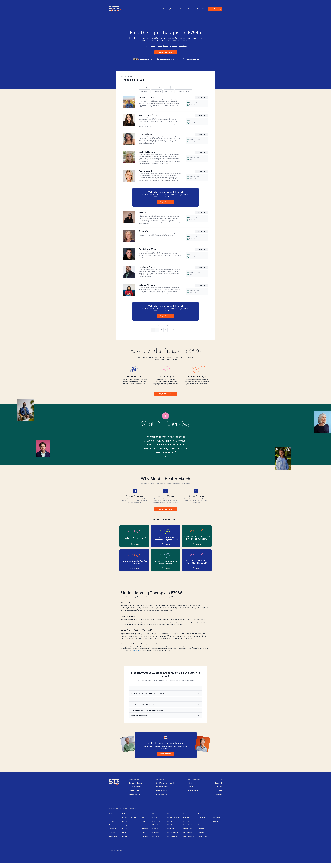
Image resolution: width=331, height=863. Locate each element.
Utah (200, 825)
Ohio (185, 814)
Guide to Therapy (135, 787)
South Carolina (188, 836)
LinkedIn (219, 794)
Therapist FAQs (161, 790)
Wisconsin (216, 817)
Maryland (144, 836)
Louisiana (144, 829)
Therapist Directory (135, 790)
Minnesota (156, 821)
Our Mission (181, 9)
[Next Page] (178, 330)
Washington (202, 836)
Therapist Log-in (162, 787)
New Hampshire (173, 817)
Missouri (155, 829)
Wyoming (215, 821)
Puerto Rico (187, 829)
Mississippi (156, 825)
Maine (143, 832)
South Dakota (203, 814)
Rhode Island (187, 832)
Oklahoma (186, 817)
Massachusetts (157, 814)
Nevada (170, 814)
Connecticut (113, 836)
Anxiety (153, 46)
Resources (191, 9)
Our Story (191, 787)
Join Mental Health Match (165, 783)
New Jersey (171, 821)
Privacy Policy (193, 790)
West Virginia (217, 814)
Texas (200, 821)
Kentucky (144, 825)
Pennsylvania (187, 825)
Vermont (201, 829)
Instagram (218, 787)
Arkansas (112, 825)
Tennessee (201, 817)
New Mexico (171, 825)
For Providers (201, 9)
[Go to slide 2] (165, 456)
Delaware (125, 814)
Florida (124, 821)
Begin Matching (215, 9)
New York (170, 829)
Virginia (201, 832)
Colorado (112, 832)
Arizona (111, 821)
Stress (160, 46)
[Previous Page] (153, 330)
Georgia (125, 825)
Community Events (169, 9)
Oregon (186, 821)
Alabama (112, 814)
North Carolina (172, 832)
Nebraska (155, 836)
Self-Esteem (183, 46)
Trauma (165, 46)
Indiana (143, 814)
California (112, 829)
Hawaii (124, 829)
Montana (155, 832)
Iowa (142, 817)
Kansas (143, 821)
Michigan (155, 817)
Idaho (124, 832)
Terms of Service (134, 794)
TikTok (220, 790)
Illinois (124, 836)
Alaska (111, 817)
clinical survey (135, 650)
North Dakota (172, 836)
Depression (173, 46)
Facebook (218, 783)
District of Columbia (129, 817)
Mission (190, 783)
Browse (123, 76)
